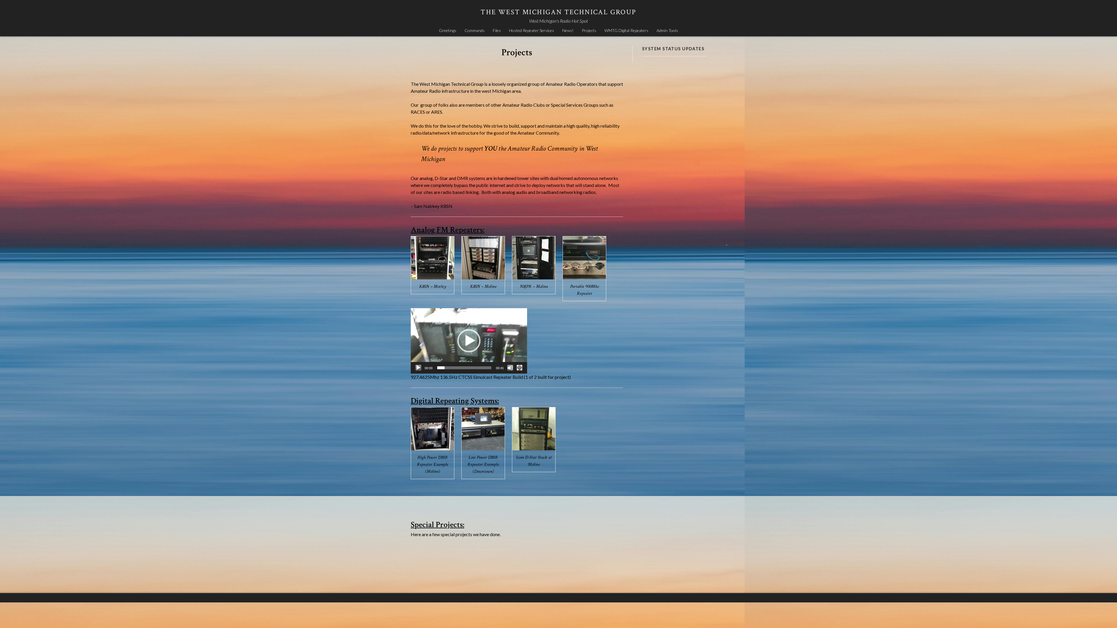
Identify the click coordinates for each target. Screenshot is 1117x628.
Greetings (447, 30)
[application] (469, 341)
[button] (469, 340)
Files (497, 30)
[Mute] (510, 368)
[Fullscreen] (519, 368)
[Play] (418, 368)
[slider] (464, 367)
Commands (475, 30)
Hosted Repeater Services (531, 30)
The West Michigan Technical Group (558, 12)
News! (568, 30)
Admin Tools (667, 30)
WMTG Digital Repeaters (626, 30)
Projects (589, 30)
